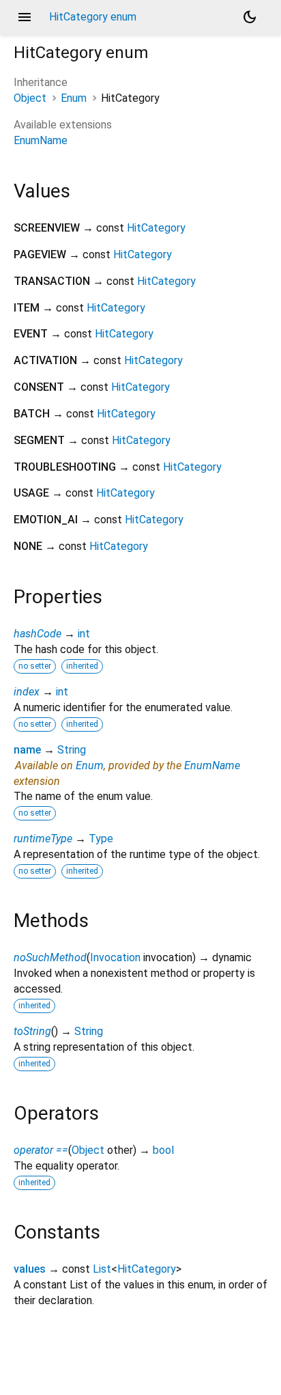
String (71, 749)
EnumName (41, 140)
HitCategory (156, 227)
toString (32, 1031)
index (27, 691)
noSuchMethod (50, 957)
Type (101, 838)
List (102, 1268)
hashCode (37, 633)
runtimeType (43, 838)
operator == (41, 1150)
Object (30, 98)
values (30, 1268)
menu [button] (24, 17)
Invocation (115, 957)
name (27, 749)
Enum (74, 98)
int (84, 633)
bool (163, 1150)
